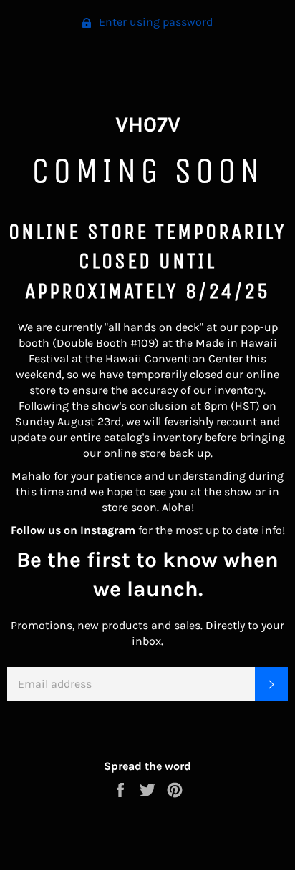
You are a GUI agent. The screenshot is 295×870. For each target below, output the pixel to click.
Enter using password (154, 22)
